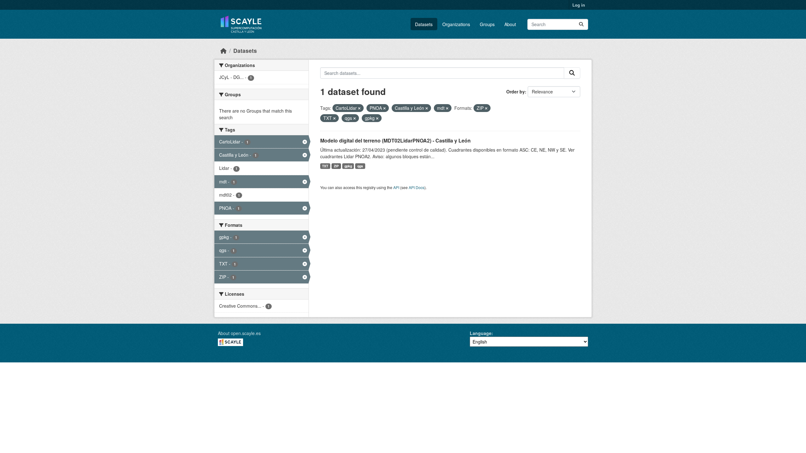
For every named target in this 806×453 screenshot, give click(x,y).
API (396, 187)
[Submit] (581, 24)
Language (480, 333)
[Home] (223, 50)
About (510, 24)
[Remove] (359, 108)
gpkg (348, 166)
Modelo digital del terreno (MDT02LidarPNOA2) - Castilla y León (395, 140)
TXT (325, 166)
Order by (515, 91)
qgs (360, 166)
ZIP (336, 166)
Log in (578, 5)
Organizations (456, 24)
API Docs (416, 187)
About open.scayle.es (239, 333)
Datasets (424, 24)
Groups (487, 24)
